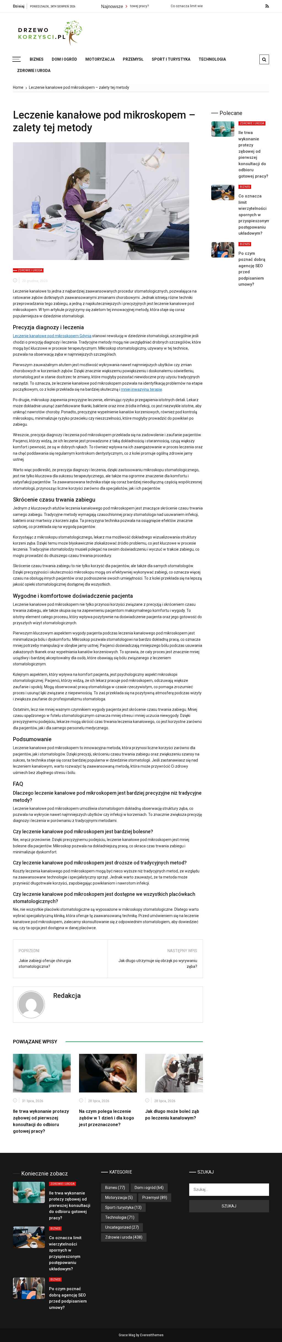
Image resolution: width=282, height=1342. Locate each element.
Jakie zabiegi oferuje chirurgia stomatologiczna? (45, 963)
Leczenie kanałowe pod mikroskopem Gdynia (52, 336)
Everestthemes (152, 1335)
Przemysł (133, 59)
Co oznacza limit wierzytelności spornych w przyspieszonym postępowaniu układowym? (254, 215)
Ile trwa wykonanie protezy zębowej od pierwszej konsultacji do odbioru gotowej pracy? (69, 1205)
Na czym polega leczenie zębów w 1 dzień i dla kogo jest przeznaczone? (106, 1118)
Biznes (37, 59)
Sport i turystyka (171, 59)
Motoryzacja (100, 59)
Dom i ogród (64, 59)
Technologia (212, 59)
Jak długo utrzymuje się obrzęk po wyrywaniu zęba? (157, 963)
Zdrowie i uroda (33, 70)
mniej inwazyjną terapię (141, 389)
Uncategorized (118, 1227)
